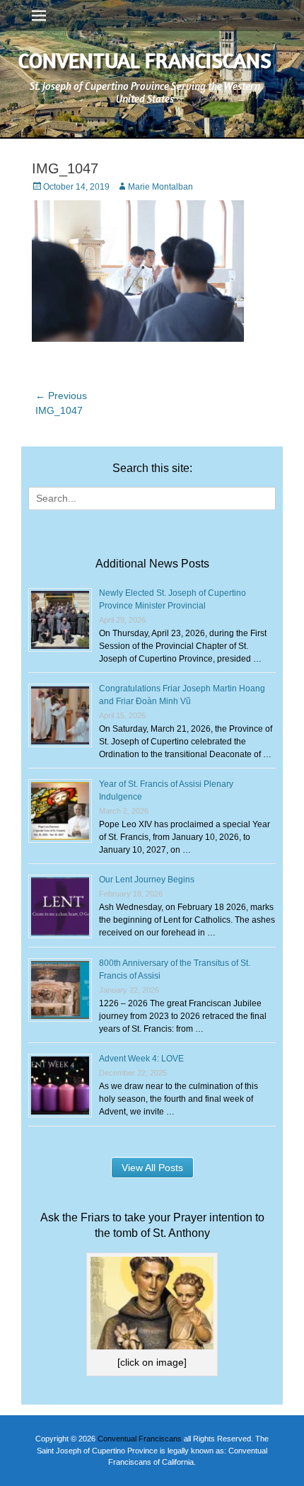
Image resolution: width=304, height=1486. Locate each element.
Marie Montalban (160, 187)
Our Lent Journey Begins (146, 880)
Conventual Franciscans (144, 60)
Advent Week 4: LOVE (141, 1059)
